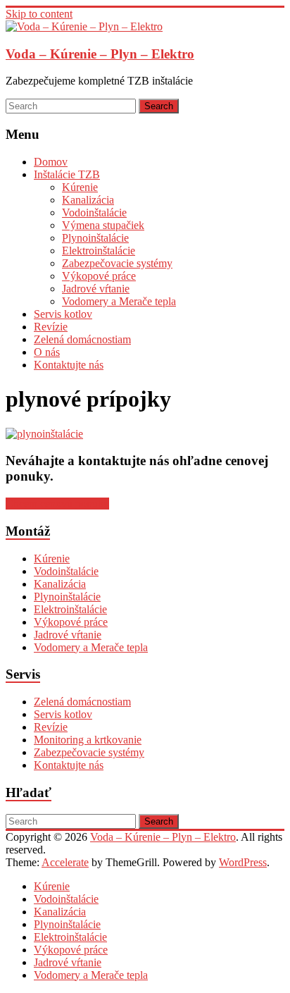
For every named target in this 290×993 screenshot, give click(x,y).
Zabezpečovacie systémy (117, 263)
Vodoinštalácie (94, 212)
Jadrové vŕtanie (96, 289)
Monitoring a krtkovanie (87, 740)
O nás (47, 352)
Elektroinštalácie (98, 251)
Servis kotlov (63, 314)
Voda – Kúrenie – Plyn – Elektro (100, 54)
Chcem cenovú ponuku (57, 504)
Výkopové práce (99, 276)
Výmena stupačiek (103, 225)
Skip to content (39, 14)
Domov (51, 162)
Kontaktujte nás (68, 365)
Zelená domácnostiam (82, 339)
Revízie (51, 327)
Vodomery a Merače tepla (119, 301)
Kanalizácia (88, 200)
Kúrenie (80, 187)
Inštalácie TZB (67, 174)
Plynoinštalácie (95, 238)
